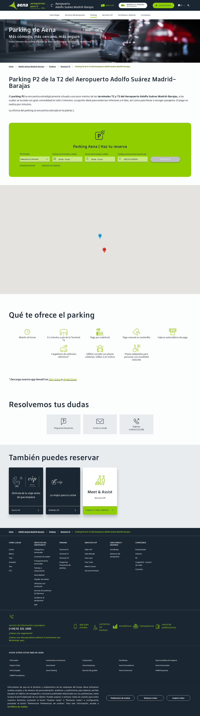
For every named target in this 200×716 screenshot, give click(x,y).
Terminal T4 (64, 558)
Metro (11, 554)
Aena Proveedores (126, 665)
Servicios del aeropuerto (75, 15)
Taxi (10, 566)
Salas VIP (88, 549)
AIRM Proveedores (17, 675)
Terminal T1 (64, 549)
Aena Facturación (162, 665)
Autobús (12, 562)
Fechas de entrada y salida (64, 154)
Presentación (140, 549)
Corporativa (87, 660)
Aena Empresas (88, 665)
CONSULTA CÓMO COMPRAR (97, 510)
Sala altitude (90, 554)
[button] (52, 5)
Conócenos (145, 15)
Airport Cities (15, 665)
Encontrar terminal (27, 165)
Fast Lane (89, 558)
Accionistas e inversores (55, 660)
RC (136, 558)
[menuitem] (54, 15)
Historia (138, 554)
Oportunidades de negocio (166, 660)
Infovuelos (14, 660)
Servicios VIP (107, 15)
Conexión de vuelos (42, 556)
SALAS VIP (16, 510)
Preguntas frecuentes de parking (65, 565)
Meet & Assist (90, 566)
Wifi (35, 605)
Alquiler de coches (41, 579)
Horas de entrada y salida (96, 154)
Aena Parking (51, 670)
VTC (10, 571)
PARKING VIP (54, 510)
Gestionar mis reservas (51, 165)
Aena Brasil (50, 665)
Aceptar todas (178, 698)
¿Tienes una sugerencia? (21, 633)
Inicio (11, 66)
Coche (11, 549)
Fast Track (89, 562)
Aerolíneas (114, 549)
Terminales (25, 154)
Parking (93, 15)
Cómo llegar (55, 15)
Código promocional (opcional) (132, 154)
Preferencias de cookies (120, 698)
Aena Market (39, 575)
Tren (11, 558)
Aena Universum (125, 670)
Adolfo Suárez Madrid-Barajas (31, 66)
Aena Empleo (15, 670)
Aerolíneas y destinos (127, 15)
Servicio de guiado (89, 670)
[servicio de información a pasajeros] (40, 618)
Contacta (139, 569)
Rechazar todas (150, 698)
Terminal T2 (65, 66)
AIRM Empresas (161, 670)
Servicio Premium (92, 571)
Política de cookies (19, 706)
